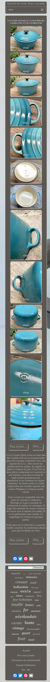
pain (12, 596)
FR (28, 670)
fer (25, 609)
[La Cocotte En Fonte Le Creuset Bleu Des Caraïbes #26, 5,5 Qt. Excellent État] (26, 39)
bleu (39, 595)
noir (24, 574)
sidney (19, 595)
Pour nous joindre (26, 655)
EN (23, 670)
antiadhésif (16, 611)
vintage (18, 628)
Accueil (26, 650)
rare (37, 600)
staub (33, 582)
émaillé (17, 604)
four (22, 638)
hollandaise (19, 578)
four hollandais (22, 599)
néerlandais (26, 616)
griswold (36, 634)
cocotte (16, 623)
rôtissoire (31, 577)
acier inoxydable (33, 629)
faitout (39, 624)
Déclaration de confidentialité (26, 660)
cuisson (14, 592)
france (29, 605)
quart (26, 633)
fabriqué (35, 588)
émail (31, 639)
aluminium (35, 611)
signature (15, 634)
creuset (21, 582)
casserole (30, 596)
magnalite (16, 573)
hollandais (20, 587)
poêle (39, 606)
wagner (38, 592)
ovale (25, 591)
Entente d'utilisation (26, 665)
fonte (29, 622)
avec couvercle (34, 574)
